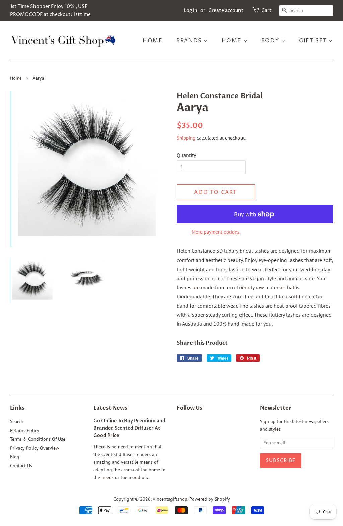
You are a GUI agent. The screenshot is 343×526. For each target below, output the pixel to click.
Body (271, 40)
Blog (14, 457)
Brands (190, 40)
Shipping (186, 138)
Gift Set (314, 40)
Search (16, 421)
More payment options (215, 232)
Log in (190, 10)
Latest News (110, 408)
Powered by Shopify (209, 499)
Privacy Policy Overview (34, 448)
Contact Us (21, 466)
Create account (226, 10)
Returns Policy (24, 430)
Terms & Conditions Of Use (37, 439)
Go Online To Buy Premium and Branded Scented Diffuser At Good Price (129, 428)
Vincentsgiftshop (170, 499)
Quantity (186, 155)
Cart (266, 10)
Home (152, 40)
